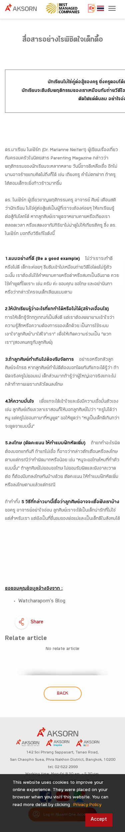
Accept (99, 820)
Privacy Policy (87, 805)
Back (62, 694)
